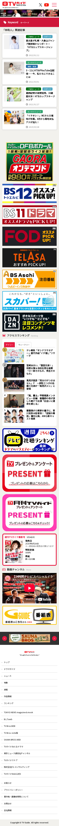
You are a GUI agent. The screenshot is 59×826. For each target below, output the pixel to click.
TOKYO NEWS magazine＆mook (18, 712)
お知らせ (7, 783)
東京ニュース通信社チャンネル (17, 753)
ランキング (8, 703)
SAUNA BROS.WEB (12, 739)
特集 (6, 682)
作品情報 (7, 696)
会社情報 (7, 810)
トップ (7, 662)
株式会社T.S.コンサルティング (16, 767)
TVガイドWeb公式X (12, 773)
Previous (4, 638)
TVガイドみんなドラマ (13, 746)
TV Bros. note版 (11, 733)
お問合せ (7, 803)
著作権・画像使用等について (16, 796)
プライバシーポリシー (13, 789)
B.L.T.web (8, 719)
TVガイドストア (10, 760)
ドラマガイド (9, 669)
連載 (6, 689)
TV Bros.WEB (9, 726)
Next (54, 638)
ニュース (7, 676)
